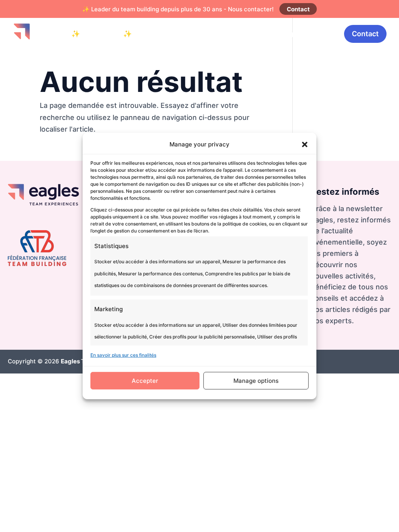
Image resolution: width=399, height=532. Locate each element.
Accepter (145, 380)
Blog (285, 34)
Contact (298, 9)
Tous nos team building (228, 34)
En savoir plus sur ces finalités (123, 355)
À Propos (318, 34)
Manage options (256, 380)
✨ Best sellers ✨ (101, 34)
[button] (305, 144)
